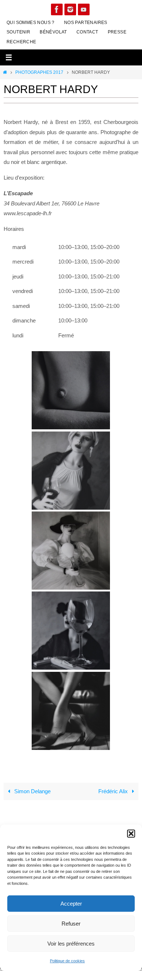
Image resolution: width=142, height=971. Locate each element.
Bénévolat (53, 32)
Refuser (71, 923)
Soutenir (18, 32)
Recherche (21, 41)
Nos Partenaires (85, 22)
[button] (131, 833)
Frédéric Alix (113, 791)
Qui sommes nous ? (31, 22)
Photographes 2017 (39, 72)
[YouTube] (84, 9)
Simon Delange (32, 791)
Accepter (71, 903)
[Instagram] (70, 9)
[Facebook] (57, 9)
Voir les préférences (71, 943)
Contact (87, 32)
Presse (117, 32)
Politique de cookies (67, 961)
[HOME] (5, 72)
